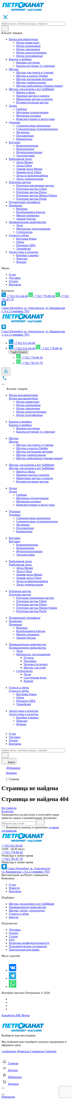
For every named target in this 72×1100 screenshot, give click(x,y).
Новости (14, 887)
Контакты (15, 284)
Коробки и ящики (27, 255)
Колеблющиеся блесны (30, 212)
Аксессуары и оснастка (23, 252)
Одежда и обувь (19, 235)
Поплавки (30, 661)
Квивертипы (24, 139)
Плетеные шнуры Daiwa (31, 192)
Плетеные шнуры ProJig (31, 198)
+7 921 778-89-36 (12, 852)
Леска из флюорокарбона (32, 175)
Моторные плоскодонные (32, 112)
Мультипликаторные (29, 152)
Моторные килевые (28, 115)
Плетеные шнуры (20, 182)
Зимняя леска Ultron (28, 172)
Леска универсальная (29, 178)
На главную (8, 808)
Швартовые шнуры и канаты (34, 99)
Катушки (14, 142)
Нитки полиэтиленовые (31, 52)
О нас (12, 274)
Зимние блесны (26, 218)
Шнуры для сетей (35, 667)
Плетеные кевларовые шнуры (35, 185)
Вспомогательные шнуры (32, 102)
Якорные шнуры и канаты (32, 95)
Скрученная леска (35, 677)
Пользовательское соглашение (28, 946)
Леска (27, 674)
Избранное (13, 767)
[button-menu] (2, 384)
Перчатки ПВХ (26, 245)
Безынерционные (27, 145)
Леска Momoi (24, 162)
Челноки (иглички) (36, 664)
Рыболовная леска (20, 158)
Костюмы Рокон (26, 238)
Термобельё (23, 248)
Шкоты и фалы (25, 92)
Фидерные (23, 132)
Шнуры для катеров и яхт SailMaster (31, 89)
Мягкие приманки (27, 215)
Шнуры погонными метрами (34, 79)
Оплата (13, 281)
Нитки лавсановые (28, 49)
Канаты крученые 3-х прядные (35, 65)
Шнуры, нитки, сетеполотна (27, 910)
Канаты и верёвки (20, 59)
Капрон (28, 680)
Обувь (20, 242)
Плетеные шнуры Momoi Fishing (36, 195)
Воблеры (22, 208)
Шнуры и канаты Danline (32, 75)
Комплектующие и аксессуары (35, 119)
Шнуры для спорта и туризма (34, 72)
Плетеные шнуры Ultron (31, 188)
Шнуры (13, 69)
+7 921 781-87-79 (12, 859)
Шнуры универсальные (31, 82)
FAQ (12, 939)
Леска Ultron (24, 165)
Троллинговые (25, 155)
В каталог (7, 811)
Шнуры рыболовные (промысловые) (39, 85)
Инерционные (25, 148)
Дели (19, 225)
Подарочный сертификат (24, 202)
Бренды (13, 917)
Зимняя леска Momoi (29, 168)
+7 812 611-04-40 (12, 845)
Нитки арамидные (27, 42)
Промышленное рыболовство (27, 222)
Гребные (21, 109)
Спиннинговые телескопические (37, 129)
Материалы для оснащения (33, 228)
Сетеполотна (24, 232)
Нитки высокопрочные (23, 39)
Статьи (13, 936)
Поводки (22, 258)
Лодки (13, 105)
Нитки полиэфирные (29, 55)
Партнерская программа (24, 949)
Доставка (14, 277)
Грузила (29, 657)
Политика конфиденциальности (29, 943)
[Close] (2, 1088)
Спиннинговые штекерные (33, 125)
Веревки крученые (28, 62)
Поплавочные (25, 135)
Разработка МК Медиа (15, 1015)
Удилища (14, 122)
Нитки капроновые (28, 45)
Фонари (21, 262)
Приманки (15, 205)
